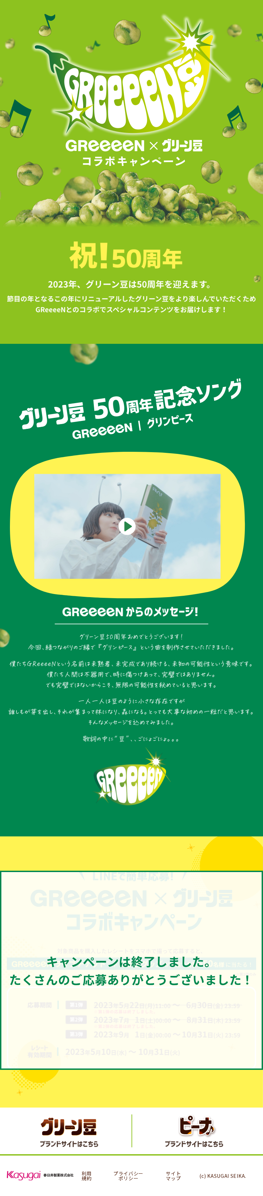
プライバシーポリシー (128, 1176)
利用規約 (86, 1176)
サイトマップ (173, 1176)
